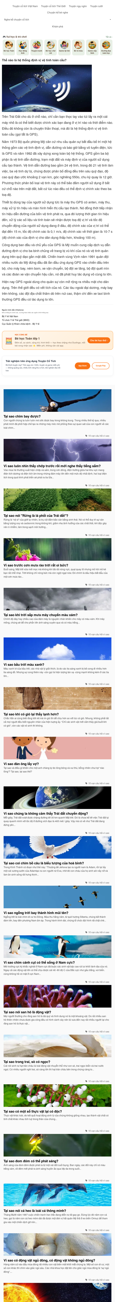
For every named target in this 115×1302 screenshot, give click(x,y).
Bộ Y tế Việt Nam (10, 316)
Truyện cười (96, 6)
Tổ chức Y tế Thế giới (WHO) (15, 320)
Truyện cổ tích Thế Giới (53, 6)
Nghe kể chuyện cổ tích (16, 19)
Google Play (101, 365)
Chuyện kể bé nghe (57, 12)
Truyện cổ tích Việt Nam (25, 6)
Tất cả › (109, 37)
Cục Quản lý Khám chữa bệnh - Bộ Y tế (20, 323)
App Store (82, 365)
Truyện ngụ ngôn (78, 6)
